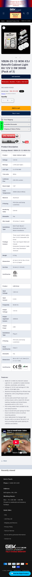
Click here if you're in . (15, 16)
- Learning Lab (8, 519)
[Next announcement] (29, 4)
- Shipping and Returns (10, 523)
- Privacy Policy (8, 526)
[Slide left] (12, 58)
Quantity (4, 97)
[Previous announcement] (3, 4)
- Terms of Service (9, 530)
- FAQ (5, 515)
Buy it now (16, 113)
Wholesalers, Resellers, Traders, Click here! (15, 82)
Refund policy (17, 570)
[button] (4, 13)
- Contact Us (7, 538)
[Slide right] (20, 58)
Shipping (3, 93)
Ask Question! (16, 76)
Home (2, 21)
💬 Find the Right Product (20, 573)
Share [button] (5, 461)
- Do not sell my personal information (15, 534)
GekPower (9, 570)
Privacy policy (25, 570)
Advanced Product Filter (13, 21)
